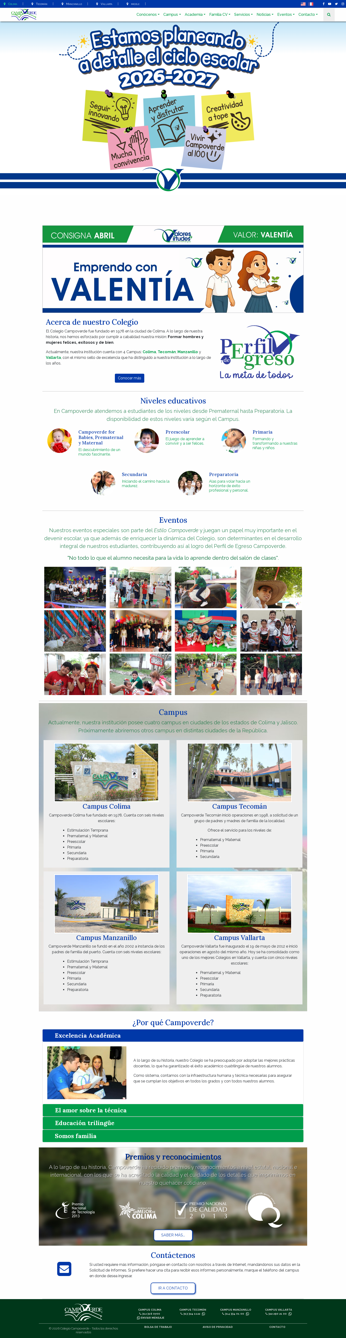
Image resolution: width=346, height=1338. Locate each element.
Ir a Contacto (173, 1288)
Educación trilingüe (84, 1123)
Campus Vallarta (278, 1309)
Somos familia (76, 1136)
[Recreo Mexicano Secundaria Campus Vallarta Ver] (271, 674)
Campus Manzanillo (235, 1309)
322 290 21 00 (277, 1313)
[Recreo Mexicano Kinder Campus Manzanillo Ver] (271, 631)
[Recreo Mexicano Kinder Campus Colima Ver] (75, 587)
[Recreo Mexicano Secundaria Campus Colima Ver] (205, 587)
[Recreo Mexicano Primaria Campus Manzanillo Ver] (75, 674)
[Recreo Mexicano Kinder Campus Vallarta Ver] (140, 674)
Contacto (277, 1327)
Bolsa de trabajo (158, 1327)
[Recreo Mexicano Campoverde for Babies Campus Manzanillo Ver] (205, 631)
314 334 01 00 (234, 1313)
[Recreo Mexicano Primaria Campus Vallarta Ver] (205, 674)
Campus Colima (149, 1309)
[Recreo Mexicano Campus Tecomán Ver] (271, 587)
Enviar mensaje (152, 1317)
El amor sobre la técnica (91, 1110)
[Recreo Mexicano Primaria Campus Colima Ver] (140, 587)
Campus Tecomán (192, 1309)
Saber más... (173, 1235)
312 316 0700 (150, 1313)
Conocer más (129, 378)
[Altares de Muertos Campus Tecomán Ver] (140, 631)
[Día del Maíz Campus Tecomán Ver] (75, 631)
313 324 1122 (191, 1313)
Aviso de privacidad (218, 1327)
